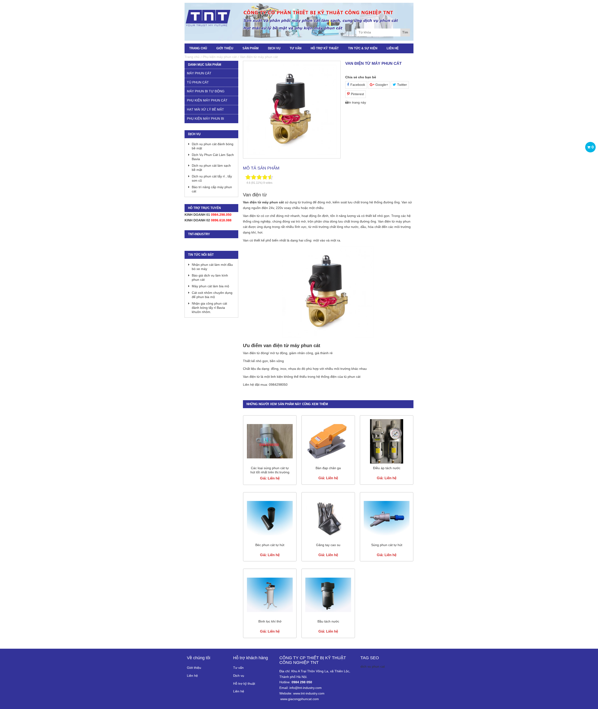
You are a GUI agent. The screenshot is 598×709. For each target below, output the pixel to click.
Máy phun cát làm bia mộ (210, 286)
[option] (292, 110)
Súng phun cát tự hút (386, 545)
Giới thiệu (224, 48)
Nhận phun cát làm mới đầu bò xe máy (212, 267)
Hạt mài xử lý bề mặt (205, 109)
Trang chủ (198, 48)
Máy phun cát (199, 73)
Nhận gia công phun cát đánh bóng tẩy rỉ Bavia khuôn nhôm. (209, 308)
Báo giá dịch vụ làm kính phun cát (210, 277)
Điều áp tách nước (386, 468)
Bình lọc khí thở (269, 621)
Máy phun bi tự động (205, 91)
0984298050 (278, 384)
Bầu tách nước (328, 621)
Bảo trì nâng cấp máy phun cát (212, 189)
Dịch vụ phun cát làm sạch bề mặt (211, 168)
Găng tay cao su (328, 545)
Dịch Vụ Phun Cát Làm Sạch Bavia (213, 157)
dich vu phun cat (372, 666)
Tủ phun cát (198, 82)
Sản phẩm (250, 48)
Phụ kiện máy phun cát (207, 100)
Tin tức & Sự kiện (362, 48)
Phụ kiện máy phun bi (205, 118)
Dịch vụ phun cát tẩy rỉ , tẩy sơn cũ (212, 178)
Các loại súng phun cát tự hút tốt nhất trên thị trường (269, 470)
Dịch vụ (274, 48)
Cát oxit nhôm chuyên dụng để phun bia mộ (212, 295)
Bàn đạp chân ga (328, 468)
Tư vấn (295, 48)
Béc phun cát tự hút (269, 545)
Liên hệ (393, 48)
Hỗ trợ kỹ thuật (325, 48)
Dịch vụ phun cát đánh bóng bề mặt (212, 146)
